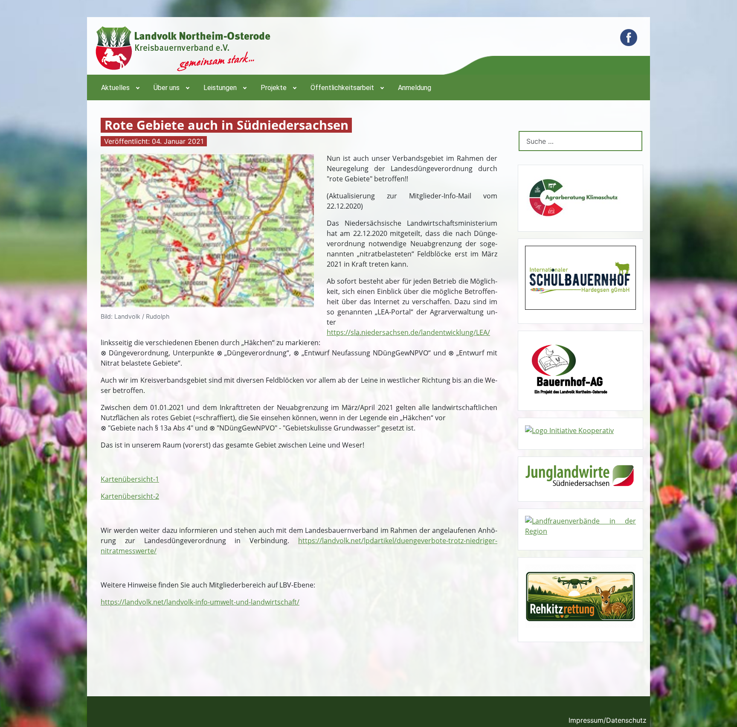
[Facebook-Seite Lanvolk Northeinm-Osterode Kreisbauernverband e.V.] (628, 37)
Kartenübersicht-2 (130, 496)
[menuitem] (119, 87)
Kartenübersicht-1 (130, 479)
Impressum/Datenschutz (608, 720)
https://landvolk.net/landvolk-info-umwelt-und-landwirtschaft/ (200, 602)
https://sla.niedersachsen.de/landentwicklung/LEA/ (408, 332)
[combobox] (580, 141)
